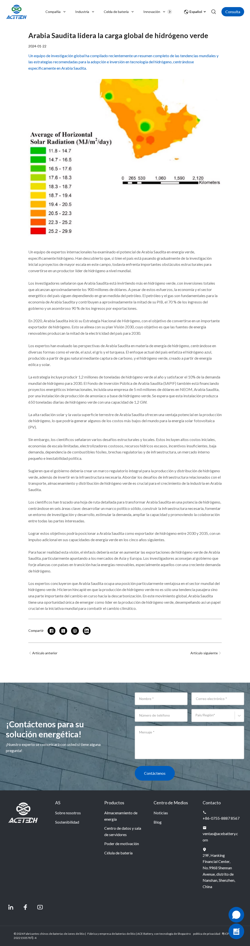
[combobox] (196, 718)
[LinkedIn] (11, 907)
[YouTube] (40, 907)
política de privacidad (206, 933)
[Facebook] (25, 907)
